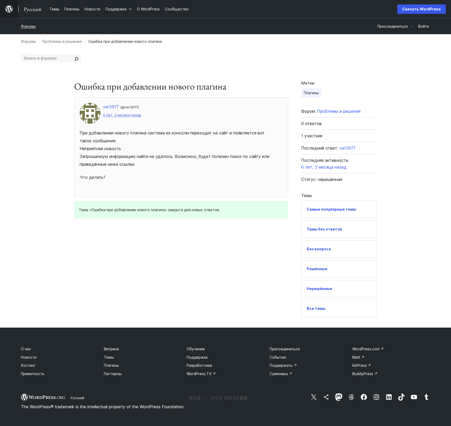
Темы (109, 357)
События (278, 357)
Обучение (196, 349)
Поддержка (197, 357)
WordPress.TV (201, 373)
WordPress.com (368, 349)
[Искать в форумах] (76, 58)
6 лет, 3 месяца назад (122, 115)
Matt (358, 357)
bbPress (361, 365)
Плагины (311, 93)
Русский (77, 398)
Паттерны (113, 373)
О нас (26, 349)
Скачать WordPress (421, 9)
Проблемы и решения (62, 41)
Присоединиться (285, 349)
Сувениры (281, 373)
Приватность (32, 373)
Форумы (28, 26)
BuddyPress (365, 373)
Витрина (111, 349)
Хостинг (28, 365)
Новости (29, 357)
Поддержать (283, 365)
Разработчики (199, 365)
